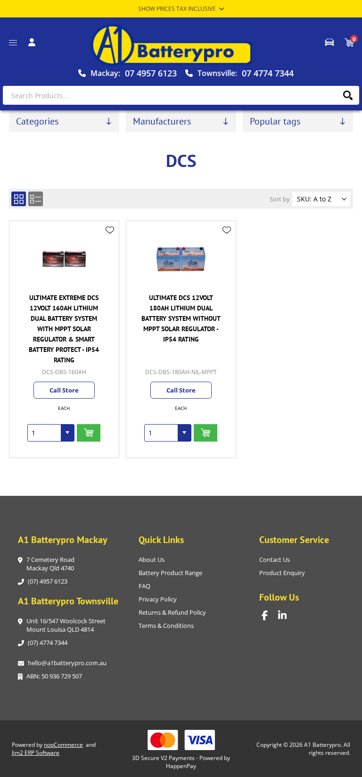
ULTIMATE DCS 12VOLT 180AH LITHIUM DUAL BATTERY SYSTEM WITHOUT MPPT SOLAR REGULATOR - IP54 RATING (181, 318)
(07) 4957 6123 (47, 581)
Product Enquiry (282, 572)
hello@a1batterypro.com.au (67, 663)
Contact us (274, 559)
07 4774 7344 (268, 73)
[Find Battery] (329, 42)
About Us (152, 559)
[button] (67, 433)
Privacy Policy (158, 599)
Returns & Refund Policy (172, 612)
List (35, 199)
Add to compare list (109, 243)
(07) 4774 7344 (47, 642)
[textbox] (181, 95)
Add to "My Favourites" (109, 230)
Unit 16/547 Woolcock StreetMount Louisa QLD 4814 (66, 625)
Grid (18, 199)
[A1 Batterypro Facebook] (270, 615)
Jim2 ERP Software (35, 753)
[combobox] (44, 433)
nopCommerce (63, 745)
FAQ (144, 586)
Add (88, 433)
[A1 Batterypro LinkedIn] (286, 615)
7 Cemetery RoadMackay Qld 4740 (50, 563)
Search (347, 95)
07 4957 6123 (151, 73)
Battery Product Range (170, 572)
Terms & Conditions (166, 625)
